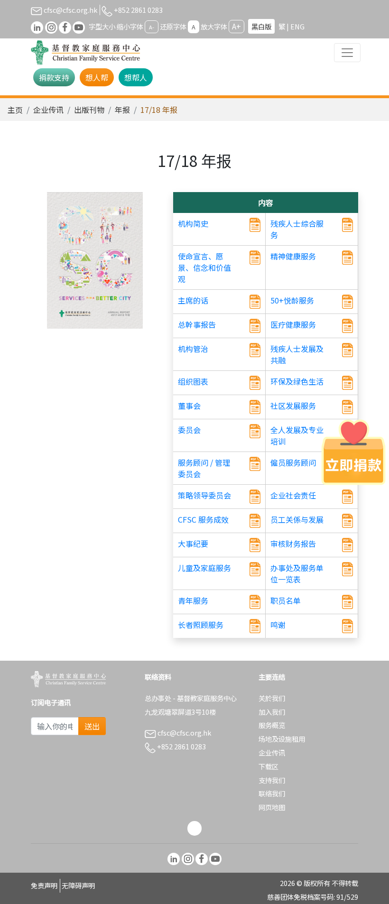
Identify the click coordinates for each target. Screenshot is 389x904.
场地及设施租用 (282, 739)
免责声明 (44, 885)
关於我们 (272, 698)
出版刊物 (89, 109)
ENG (297, 26)
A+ (236, 26)
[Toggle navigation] (347, 52)
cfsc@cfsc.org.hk (69, 10)
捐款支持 (54, 77)
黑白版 (261, 26)
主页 (15, 109)
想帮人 (135, 77)
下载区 (268, 766)
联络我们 (272, 793)
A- (151, 27)
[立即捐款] (353, 452)
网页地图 (272, 807)
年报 (122, 109)
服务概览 (272, 725)
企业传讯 (48, 109)
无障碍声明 (78, 885)
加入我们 (272, 712)
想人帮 (96, 77)
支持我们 (272, 780)
